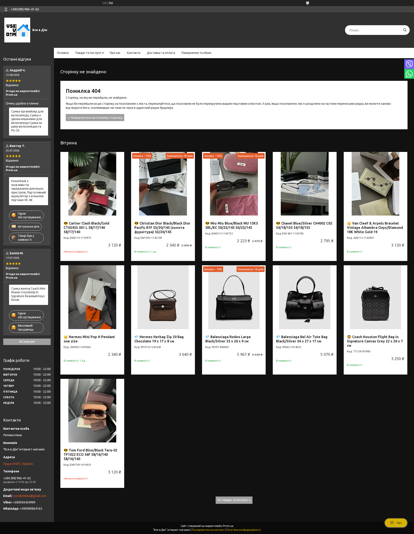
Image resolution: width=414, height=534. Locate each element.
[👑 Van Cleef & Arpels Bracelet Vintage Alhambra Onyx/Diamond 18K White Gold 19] (376, 184)
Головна (63, 53)
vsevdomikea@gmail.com (29, 496)
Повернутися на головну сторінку (96, 117)
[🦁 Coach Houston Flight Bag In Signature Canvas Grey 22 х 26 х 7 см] (376, 297)
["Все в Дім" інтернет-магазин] (17, 30)
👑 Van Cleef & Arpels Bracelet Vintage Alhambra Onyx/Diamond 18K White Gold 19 (375, 227)
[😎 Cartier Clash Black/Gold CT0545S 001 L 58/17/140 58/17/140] (92, 184)
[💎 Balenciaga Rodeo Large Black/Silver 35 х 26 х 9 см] (234, 297)
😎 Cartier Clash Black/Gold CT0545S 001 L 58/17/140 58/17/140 (86, 227)
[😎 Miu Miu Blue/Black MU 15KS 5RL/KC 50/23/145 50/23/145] (234, 184)
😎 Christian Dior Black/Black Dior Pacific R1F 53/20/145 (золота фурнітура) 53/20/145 (162, 227)
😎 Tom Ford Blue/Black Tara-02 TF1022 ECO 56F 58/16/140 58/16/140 (90, 454)
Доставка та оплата (161, 53)
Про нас (115, 53)
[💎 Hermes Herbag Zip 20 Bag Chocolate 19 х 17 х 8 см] (163, 297)
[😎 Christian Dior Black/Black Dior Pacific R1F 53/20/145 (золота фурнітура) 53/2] (163, 184)
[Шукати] (405, 30)
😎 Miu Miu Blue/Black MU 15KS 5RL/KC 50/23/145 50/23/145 (231, 225)
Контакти (133, 53)
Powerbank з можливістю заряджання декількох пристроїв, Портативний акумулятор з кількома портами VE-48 (28, 190)
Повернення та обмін (196, 53)
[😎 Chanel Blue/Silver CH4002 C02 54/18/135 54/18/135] (305, 184)
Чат (399, 523)
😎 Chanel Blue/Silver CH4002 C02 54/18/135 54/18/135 (304, 225)
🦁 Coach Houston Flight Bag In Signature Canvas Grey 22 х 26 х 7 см (375, 341)
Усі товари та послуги (232, 500)
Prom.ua (228, 526)
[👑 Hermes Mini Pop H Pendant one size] (92, 297)
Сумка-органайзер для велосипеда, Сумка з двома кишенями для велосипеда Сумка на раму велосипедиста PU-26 (27, 121)
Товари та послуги (88, 53)
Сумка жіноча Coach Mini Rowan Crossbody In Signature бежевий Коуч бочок (28, 294)
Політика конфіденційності (244, 529)
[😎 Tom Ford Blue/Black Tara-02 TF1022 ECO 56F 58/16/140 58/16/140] (92, 411)
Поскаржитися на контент (208, 529)
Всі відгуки (27, 341)
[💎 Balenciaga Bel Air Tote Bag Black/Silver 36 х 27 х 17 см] (305, 297)
